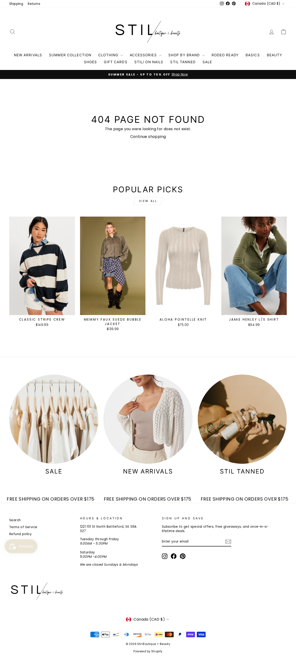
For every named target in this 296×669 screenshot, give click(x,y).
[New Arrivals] (147, 419)
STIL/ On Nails (148, 62)
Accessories (144, 55)
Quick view (42, 310)
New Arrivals (28, 55)
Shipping (16, 4)
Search (15, 520)
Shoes (90, 62)
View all (148, 201)
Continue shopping (148, 136)
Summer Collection (70, 55)
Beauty (274, 55)
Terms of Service (23, 527)
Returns (34, 4)
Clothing (108, 55)
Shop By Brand (184, 55)
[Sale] (53, 419)
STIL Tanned (182, 62)
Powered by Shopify (147, 651)
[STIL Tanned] (242, 419)
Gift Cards (115, 62)
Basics (253, 55)
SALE (207, 62)
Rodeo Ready (225, 55)
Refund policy (20, 534)
